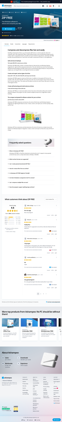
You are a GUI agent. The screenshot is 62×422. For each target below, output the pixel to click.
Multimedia (25, 379)
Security (24, 386)
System (24, 381)
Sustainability (36, 383)
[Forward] (60, 329)
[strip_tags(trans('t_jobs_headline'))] (15, 409)
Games (24, 388)
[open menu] (59, 6)
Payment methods (45, 393)
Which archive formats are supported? (18, 159)
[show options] (56, 205)
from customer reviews (16, 35)
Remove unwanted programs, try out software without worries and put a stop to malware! (29, 335)
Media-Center (36, 411)
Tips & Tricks (56, 398)
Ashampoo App (56, 393)
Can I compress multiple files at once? (18, 182)
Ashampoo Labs (35, 386)
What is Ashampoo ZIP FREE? (16, 151)
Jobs (34, 389)
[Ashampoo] (7, 378)
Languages (24, 44)
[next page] (46, 294)
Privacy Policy (46, 386)
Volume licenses (35, 400)
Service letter (57, 401)
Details (11, 44)
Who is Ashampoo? (35, 380)
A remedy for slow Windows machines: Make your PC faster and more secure (48, 334)
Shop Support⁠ (57, 381)
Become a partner (35, 408)
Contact (35, 391)
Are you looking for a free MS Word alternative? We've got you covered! (10, 334)
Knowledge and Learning (26, 393)
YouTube (38, 420)
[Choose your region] (50, 6)
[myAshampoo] (43, 6)
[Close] (60, 1)
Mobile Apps (25, 390)
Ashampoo (57, 403)
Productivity (25, 383)
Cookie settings (45, 389)
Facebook (30, 420)
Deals (56, 388)
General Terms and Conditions (45, 383)
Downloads (56, 390)
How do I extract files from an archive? (19, 168)
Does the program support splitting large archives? (22, 187)
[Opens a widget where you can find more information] (56, 419)
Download (9, 29)
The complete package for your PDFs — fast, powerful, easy (35, 1)
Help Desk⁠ (56, 379)
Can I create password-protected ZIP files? (19, 164)
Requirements (31, 44)
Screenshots (17, 44)
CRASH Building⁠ (35, 394)
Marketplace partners (36, 404)
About (44, 379)
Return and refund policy (46, 396)
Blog (24, 420)
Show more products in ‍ (51, 40)
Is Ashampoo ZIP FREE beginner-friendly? (19, 173)
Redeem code (57, 396)
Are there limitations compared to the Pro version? (22, 178)
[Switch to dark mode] (47, 6)
